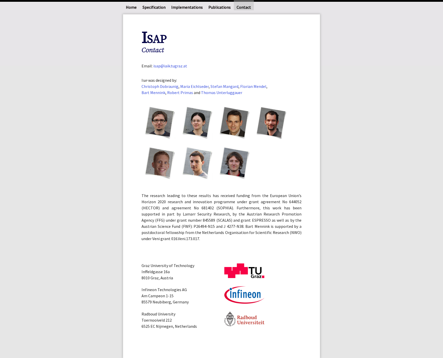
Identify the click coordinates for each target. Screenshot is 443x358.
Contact (244, 7)
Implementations (187, 7)
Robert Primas (180, 92)
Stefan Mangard (224, 86)
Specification (154, 7)
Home (131, 7)
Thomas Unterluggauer (221, 92)
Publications (219, 7)
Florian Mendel (253, 86)
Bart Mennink (153, 92)
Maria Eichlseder (194, 86)
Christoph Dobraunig (160, 86)
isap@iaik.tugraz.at (170, 65)
